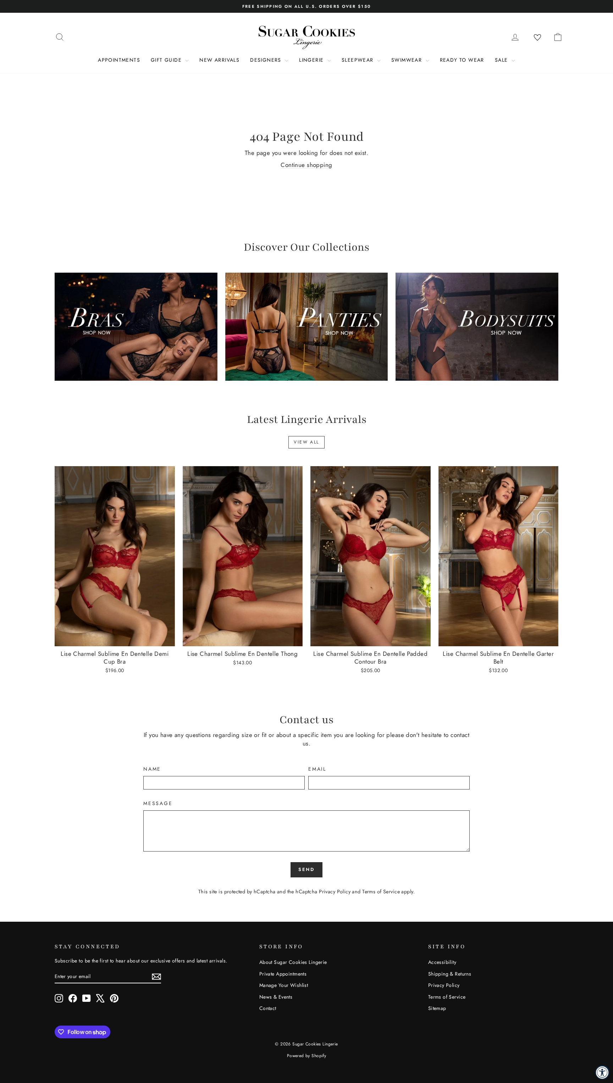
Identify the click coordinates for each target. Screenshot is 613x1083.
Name (152, 769)
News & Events (276, 996)
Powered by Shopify (306, 1056)
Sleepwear (358, 59)
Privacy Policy (334, 891)
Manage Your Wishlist (283, 985)
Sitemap (437, 1008)
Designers (266, 59)
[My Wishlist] (537, 37)
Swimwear (407, 59)
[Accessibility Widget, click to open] (602, 1072)
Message (158, 803)
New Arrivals (219, 59)
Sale (502, 59)
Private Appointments (283, 973)
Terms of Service (381, 891)
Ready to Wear (462, 59)
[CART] (558, 37)
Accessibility (442, 962)
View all (306, 442)
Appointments (119, 59)
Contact (267, 1008)
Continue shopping (306, 165)
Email (317, 769)
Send (306, 869)
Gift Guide (167, 59)
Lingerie (312, 59)
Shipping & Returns (449, 973)
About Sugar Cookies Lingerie (293, 962)
